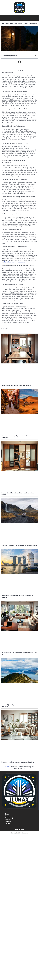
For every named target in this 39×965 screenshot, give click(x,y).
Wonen (7, 767)
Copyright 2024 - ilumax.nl (19, 833)
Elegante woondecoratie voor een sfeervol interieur (18, 762)
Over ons (8, 820)
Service (7, 816)
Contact (7, 823)
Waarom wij (9, 818)
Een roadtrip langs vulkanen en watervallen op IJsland (19, 545)
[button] (19, 17)
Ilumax (7, 814)
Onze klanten (19, 829)
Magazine (8, 821)
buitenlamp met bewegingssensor (14, 262)
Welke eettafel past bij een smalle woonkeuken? (17, 385)
